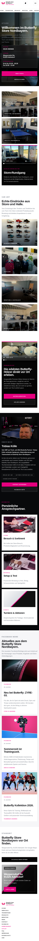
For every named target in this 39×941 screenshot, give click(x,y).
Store (2, 10)
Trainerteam (9, 10)
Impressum (5, 933)
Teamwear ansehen (10, 818)
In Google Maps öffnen (19, 859)
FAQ (3, 931)
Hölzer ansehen (19, 402)
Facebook (5, 924)
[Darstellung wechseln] (26, 3)
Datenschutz (6, 935)
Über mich (5, 910)
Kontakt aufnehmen (19, 484)
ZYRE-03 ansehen (9, 711)
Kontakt (5, 921)
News (31, 10)
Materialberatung (19, 396)
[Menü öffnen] (35, 3)
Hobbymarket (6, 926)
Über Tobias (19, 73)
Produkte (17, 10)
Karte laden (10, 889)
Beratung (25, 10)
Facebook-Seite (19, 489)
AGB (3, 937)
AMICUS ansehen (9, 767)
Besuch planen (19, 79)
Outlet (4, 928)
